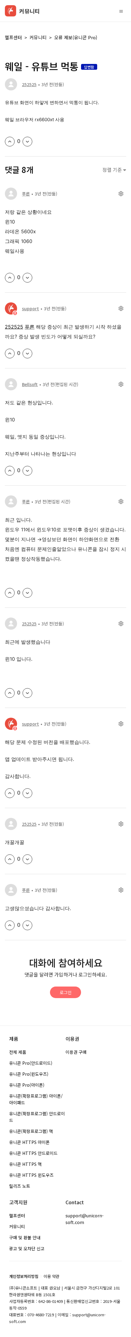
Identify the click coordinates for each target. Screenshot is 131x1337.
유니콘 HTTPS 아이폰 (29, 1142)
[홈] (10, 10)
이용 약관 (51, 1276)
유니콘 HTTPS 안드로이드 (33, 1153)
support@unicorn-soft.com (85, 1218)
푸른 (26, 194)
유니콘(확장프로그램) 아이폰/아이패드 (36, 1099)
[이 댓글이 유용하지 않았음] (27, 278)
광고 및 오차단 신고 (26, 1248)
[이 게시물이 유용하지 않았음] (27, 141)
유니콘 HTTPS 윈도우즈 (31, 1175)
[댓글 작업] (120, 193)
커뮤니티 (38, 37)
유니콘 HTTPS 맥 (25, 1164)
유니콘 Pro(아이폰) (26, 1085)
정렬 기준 (112, 169)
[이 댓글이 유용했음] (10, 278)
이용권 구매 (76, 1052)
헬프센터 (13, 37)
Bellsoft (30, 384)
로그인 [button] (66, 992)
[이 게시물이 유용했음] (10, 141)
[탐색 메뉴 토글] (121, 11)
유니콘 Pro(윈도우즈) (28, 1074)
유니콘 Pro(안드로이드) (30, 1063)
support (30, 308)
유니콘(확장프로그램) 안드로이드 (37, 1116)
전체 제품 (17, 1052)
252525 (29, 84)
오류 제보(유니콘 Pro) (75, 37)
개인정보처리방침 (23, 1276)
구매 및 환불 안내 (25, 1237)
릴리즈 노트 (19, 1186)
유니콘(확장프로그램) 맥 (31, 1131)
